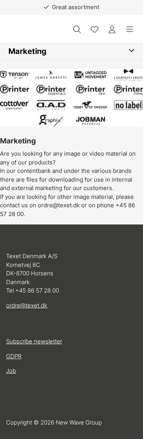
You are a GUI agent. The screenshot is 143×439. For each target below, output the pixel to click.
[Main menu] (129, 29)
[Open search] (77, 29)
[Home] (27, 30)
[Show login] (112, 29)
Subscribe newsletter (34, 341)
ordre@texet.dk (26, 305)
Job (11, 370)
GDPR (13, 356)
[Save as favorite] (94, 29)
